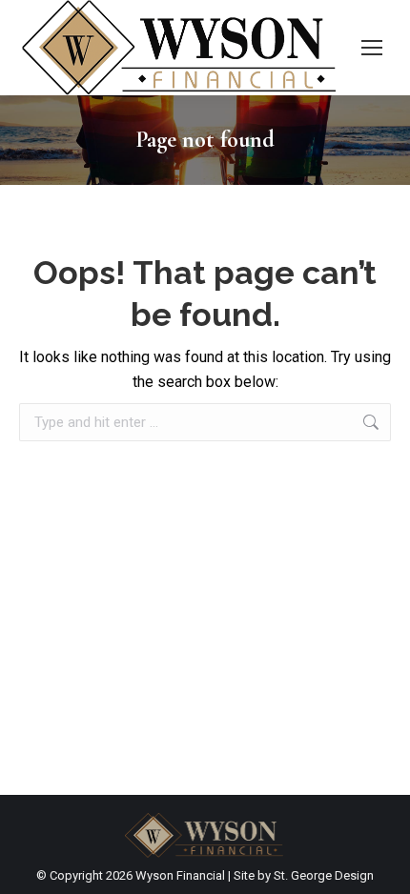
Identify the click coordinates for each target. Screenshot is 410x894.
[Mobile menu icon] (372, 48)
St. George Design (324, 875)
